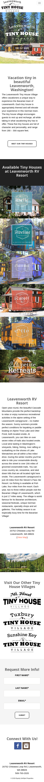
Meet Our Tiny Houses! (22, 144)
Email (22, 700)
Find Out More (22, 48)
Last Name (22, 688)
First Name (22, 675)
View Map (22, 537)
